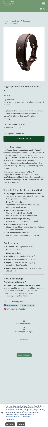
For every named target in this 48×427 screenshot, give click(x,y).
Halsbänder (15, 21)
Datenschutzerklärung (13, 417)
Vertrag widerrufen (24, 355)
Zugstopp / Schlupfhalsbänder (17, 22)
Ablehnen (21, 424)
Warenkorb (24, 339)
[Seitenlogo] (8, 3)
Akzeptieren (10, 424)
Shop (5, 21)
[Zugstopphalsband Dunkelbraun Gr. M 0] (24, 54)
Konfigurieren (10, 419)
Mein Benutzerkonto (24, 323)
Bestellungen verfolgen (24, 331)
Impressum (26, 417)
